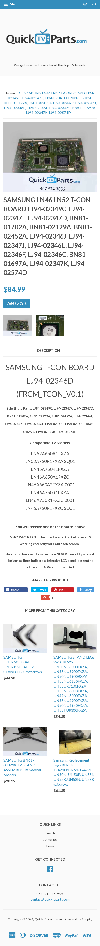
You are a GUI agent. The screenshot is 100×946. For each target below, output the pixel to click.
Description (48, 350)
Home (10, 93)
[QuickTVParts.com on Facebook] (50, 868)
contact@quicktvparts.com (50, 899)
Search (50, 833)
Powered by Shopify (78, 919)
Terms (50, 846)
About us (50, 840)
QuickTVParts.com (48, 919)
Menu (13, 4)
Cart (93, 4)
